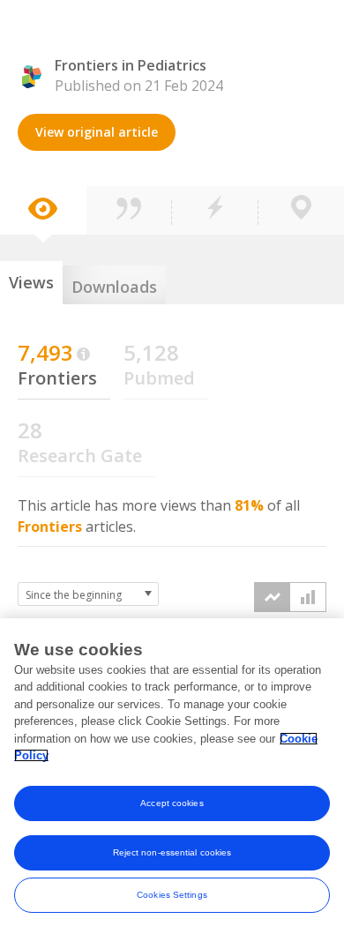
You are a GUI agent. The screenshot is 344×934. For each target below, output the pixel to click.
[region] (172, 776)
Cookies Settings (172, 895)
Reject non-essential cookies (172, 852)
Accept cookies (171, 803)
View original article (96, 131)
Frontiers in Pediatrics (130, 65)
